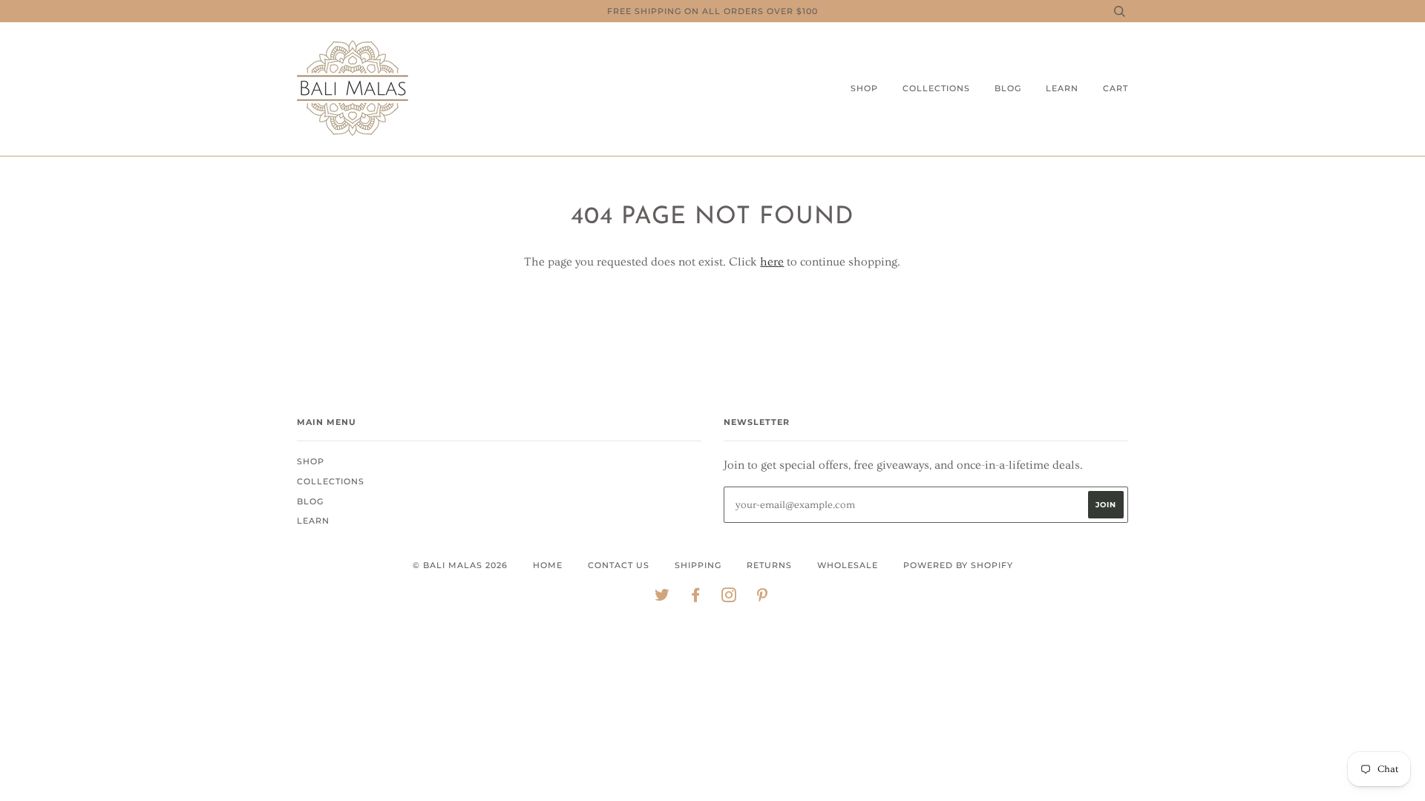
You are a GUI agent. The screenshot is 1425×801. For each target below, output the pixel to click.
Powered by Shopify (958, 565)
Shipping (698, 565)
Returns (769, 565)
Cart (1115, 88)
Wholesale (847, 565)
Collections (936, 88)
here (772, 261)
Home (548, 565)
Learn (1062, 88)
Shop (864, 88)
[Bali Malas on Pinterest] (762, 598)
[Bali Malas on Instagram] (729, 598)
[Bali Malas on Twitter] (662, 598)
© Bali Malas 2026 (460, 565)
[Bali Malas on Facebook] (696, 598)
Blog (1008, 88)
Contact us (618, 565)
